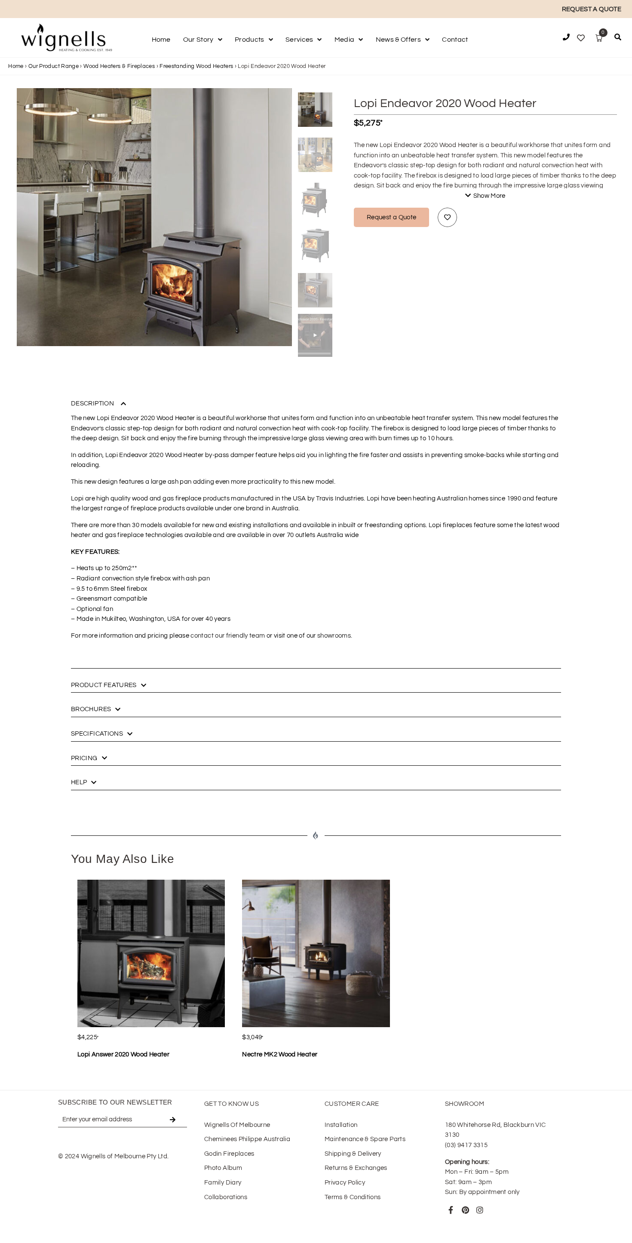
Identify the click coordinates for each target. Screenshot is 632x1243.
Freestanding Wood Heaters (196, 66)
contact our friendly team (227, 635)
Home (15, 66)
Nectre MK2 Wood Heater (279, 1054)
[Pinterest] (465, 1210)
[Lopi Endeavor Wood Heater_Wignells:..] (154, 225)
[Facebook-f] (451, 1210)
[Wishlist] (581, 38)
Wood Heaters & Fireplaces (119, 66)
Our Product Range (53, 66)
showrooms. (335, 635)
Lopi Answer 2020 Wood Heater (123, 1054)
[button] (617, 39)
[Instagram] (480, 1210)
